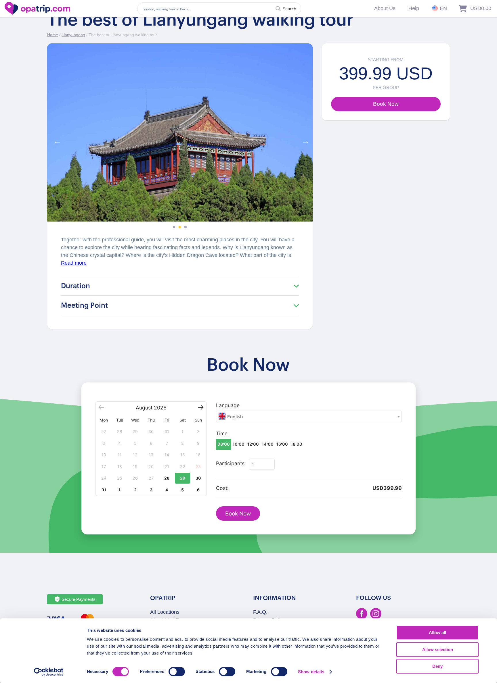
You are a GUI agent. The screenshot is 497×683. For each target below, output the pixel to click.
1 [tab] (174, 227)
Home (52, 34)
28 (166, 478)
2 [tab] (180, 227)
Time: (222, 433)
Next (304, 140)
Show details (311, 671)
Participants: (231, 463)
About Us (384, 8)
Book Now (238, 513)
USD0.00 (480, 8)
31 (104, 489)
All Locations (164, 612)
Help (413, 8)
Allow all (437, 632)
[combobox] (309, 416)
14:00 (268, 444)
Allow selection (437, 649)
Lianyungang (73, 34)
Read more (74, 263)
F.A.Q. (260, 612)
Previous (56, 140)
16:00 (282, 444)
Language (228, 405)
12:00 (253, 444)
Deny (437, 666)
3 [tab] (185, 227)
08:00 (223, 444)
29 (182, 478)
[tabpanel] (180, 132)
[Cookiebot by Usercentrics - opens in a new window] (49, 671)
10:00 (238, 444)
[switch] (177, 671)
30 (198, 478)
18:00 (296, 444)
